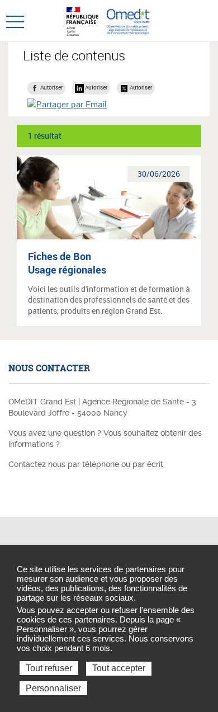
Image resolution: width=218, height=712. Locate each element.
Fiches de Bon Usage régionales (67, 262)
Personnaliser (53, 688)
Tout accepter (118, 668)
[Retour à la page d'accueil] (127, 20)
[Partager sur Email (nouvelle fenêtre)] (67, 103)
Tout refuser (49, 668)
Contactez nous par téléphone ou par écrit (85, 464)
